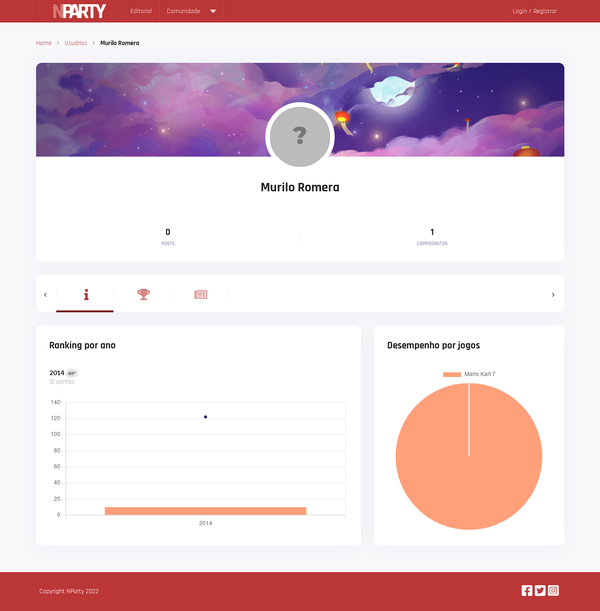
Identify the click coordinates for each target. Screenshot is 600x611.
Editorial (141, 11)
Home (44, 43)
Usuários (76, 43)
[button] (46, 293)
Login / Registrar (535, 11)
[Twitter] (540, 592)
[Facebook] (527, 592)
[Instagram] (553, 592)
